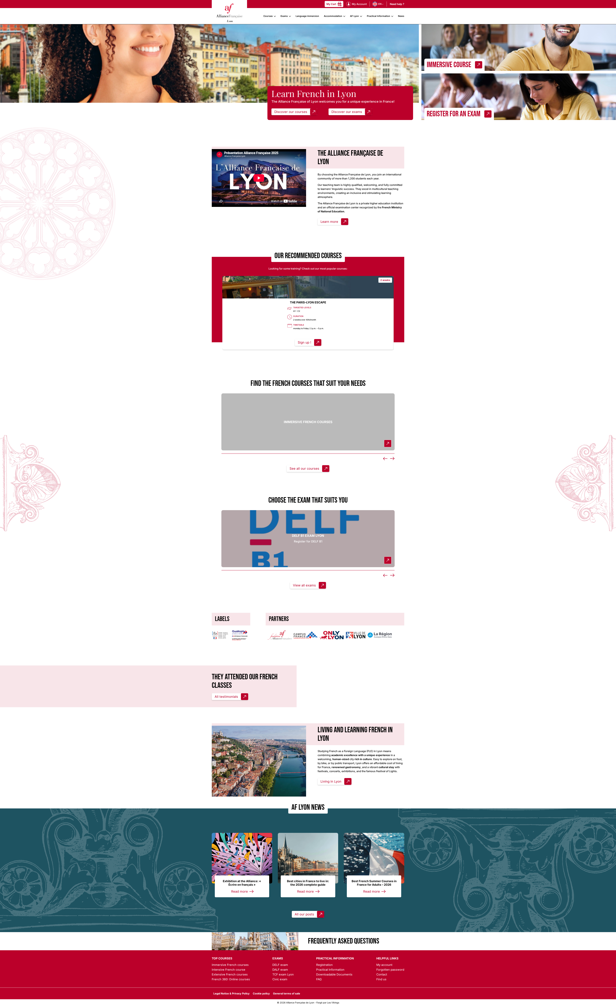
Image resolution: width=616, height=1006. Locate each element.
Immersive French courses (230, 964)
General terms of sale (286, 993)
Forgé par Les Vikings (327, 1002)
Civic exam (279, 979)
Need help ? (397, 4)
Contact (381, 974)
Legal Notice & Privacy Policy (231, 993)
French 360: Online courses (231, 979)
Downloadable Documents (334, 974)
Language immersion (307, 16)
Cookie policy (261, 993)
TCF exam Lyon (283, 974)
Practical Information (378, 16)
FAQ (319, 979)
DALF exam (280, 969)
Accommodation (333, 16)
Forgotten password (390, 969)
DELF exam (280, 964)
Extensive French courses (230, 974)
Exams (284, 16)
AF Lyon (354, 16)
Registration (324, 964)
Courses (268, 16)
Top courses (222, 958)
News (401, 16)
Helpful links (387, 958)
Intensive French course (228, 969)
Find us (381, 979)
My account (384, 964)
